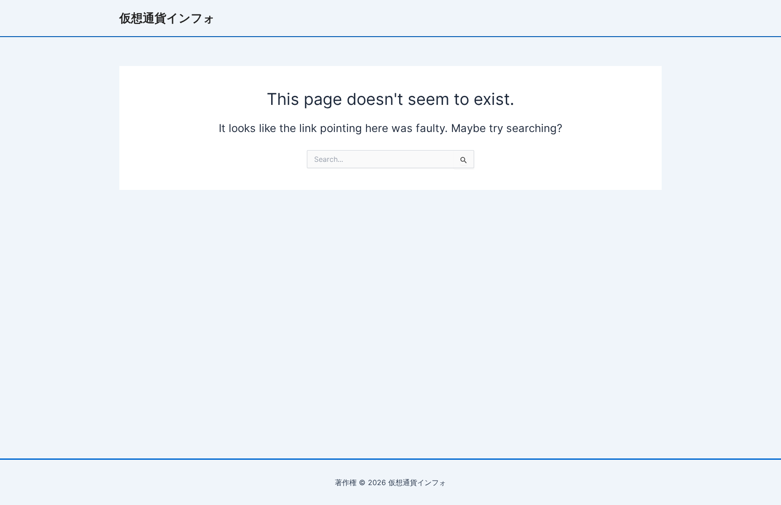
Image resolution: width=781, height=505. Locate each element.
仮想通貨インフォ (167, 18)
